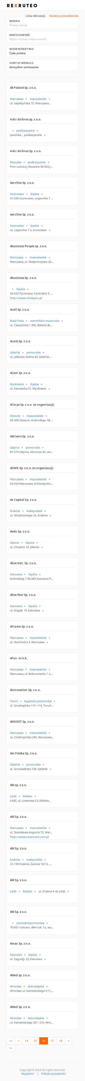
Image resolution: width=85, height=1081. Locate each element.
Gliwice (14, 543)
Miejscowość (19, 35)
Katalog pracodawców (63, 16)
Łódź (13, 796)
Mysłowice (17, 384)
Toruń (14, 701)
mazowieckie (38, 99)
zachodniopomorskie (30, 923)
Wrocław (15, 986)
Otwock (15, 416)
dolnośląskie (36, 986)
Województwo (21, 48)
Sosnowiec (17, 194)
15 (35, 1041)
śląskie (34, 194)
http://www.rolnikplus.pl (26, 298)
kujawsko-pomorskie (38, 701)
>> (10, 1048)
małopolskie (34, 511)
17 (52, 1041)
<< (10, 1041)
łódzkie (27, 796)
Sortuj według (21, 62)
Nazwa (14, 21)
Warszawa (16, 99)
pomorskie (33, 352)
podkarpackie (25, 130)
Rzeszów (15, 162)
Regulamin (27, 1073)
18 (60, 1041)
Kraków (15, 511)
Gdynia (14, 447)
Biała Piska (17, 321)
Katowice (16, 574)
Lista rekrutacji (35, 16)
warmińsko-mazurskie (44, 321)
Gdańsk (15, 352)
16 (43, 1041)
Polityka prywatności (53, 1073)
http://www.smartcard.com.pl (29, 837)
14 (26, 1041)
